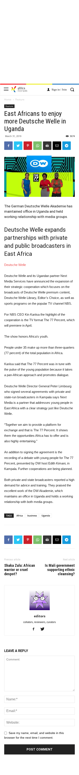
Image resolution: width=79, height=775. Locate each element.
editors (39, 616)
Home (7, 99)
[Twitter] (43, 629)
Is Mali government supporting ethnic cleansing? (60, 569)
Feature (19, 99)
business (32, 515)
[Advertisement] (39, 44)
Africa (19, 515)
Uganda (46, 515)
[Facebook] (35, 629)
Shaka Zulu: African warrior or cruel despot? (19, 569)
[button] (72, 90)
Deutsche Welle (15, 265)
